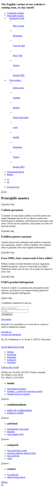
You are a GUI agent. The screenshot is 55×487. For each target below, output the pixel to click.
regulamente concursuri (18, 429)
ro (8, 179)
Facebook (11, 354)
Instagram (11, 357)
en (8, 182)
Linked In (11, 360)
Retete (10, 174)
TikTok (10, 352)
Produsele (16, 18)
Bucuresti (11, 334)
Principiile (15, 15)
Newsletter (6, 319)
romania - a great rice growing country (25, 391)
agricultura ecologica (16, 389)
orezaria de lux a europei (18, 394)
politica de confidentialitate (19, 410)
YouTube (11, 362)
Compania (15, 13)
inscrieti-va (6, 332)
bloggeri (11, 431)
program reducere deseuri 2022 (21, 453)
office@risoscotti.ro (16, 477)
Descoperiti (15, 172)
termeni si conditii (15, 413)
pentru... (15, 80)
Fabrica (10, 367)
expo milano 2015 (15, 434)
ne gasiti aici (12, 474)
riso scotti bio (13, 456)
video (9, 458)
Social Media (12, 347)
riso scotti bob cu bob (17, 450)
